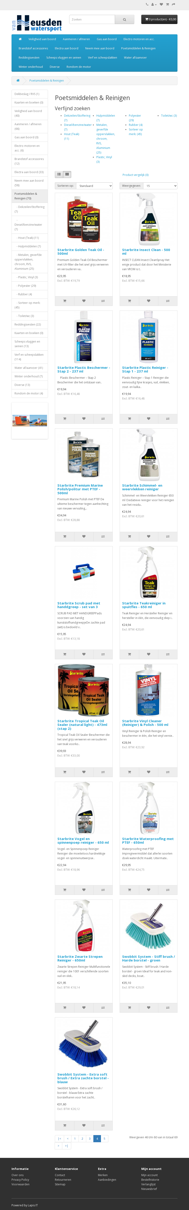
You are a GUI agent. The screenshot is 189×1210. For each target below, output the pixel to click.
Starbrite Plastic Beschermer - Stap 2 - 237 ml (83, 369)
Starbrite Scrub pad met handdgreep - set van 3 (78, 605)
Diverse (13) (22, 385)
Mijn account (149, 1175)
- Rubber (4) (23, 294)
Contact (60, 1175)
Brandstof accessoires (33, 48)
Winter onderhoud (31, 67)
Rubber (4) (135, 125)
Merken (103, 1175)
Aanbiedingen (107, 1180)
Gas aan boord (107, 39)
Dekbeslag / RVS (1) (27, 94)
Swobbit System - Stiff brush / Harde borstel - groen (148, 958)
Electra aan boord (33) (29, 172)
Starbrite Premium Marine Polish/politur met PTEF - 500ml (80, 489)
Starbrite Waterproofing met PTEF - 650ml (148, 840)
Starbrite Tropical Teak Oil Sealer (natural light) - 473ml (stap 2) (82, 725)
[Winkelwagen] (167, 4)
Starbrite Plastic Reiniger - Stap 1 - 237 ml (145, 369)
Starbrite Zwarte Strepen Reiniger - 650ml (80, 958)
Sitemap (60, 1184)
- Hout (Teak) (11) (27, 238)
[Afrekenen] (173, 4)
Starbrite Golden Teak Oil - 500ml (80, 251)
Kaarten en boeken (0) (29, 102)
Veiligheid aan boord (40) (28, 113)
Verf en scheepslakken (102, 57)
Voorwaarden (21, 1184)
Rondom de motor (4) (29, 393)
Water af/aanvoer (135, 57)
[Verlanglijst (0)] (161, 4)
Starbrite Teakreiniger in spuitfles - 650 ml (143, 605)
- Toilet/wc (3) (24, 316)
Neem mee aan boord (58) (29, 183)
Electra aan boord (66, 48)
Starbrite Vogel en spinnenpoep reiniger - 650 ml (83, 840)
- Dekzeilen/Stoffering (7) (29, 209)
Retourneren (63, 1180)
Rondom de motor (79, 67)
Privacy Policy (20, 1180)
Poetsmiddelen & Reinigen (138, 48)
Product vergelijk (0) (135, 175)
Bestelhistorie (150, 1180)
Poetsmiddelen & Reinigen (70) (26, 196)
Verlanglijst (148, 1184)
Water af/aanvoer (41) (29, 368)
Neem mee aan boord (99, 48)
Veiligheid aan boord (42, 39)
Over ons (18, 1175)
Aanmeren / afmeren (76, 39)
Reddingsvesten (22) (28, 324)
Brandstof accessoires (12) (29, 161)
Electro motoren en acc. (139, 39)
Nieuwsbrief (149, 1189)
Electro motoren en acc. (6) (27, 148)
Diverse (55, 67)
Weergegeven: (131, 186)
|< (59, 1139)
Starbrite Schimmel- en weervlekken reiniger (142, 487)
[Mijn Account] (154, 4)
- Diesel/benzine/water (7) (28, 224)
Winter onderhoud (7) (29, 376)
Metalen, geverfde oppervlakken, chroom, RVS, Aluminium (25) (105, 138)
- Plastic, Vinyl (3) (26, 277)
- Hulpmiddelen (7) (28, 246)
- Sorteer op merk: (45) (27, 305)
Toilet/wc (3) (169, 116)
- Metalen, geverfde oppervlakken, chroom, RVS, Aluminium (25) (28, 262)
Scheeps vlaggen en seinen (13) (27, 344)
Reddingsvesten (29, 57)
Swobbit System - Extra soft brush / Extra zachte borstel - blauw (83, 1078)
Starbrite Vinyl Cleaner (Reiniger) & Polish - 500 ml (145, 723)
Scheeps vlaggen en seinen (63, 57)
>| (66, 1146)
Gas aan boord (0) (26, 137)
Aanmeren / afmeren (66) (28, 126)
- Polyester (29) (25, 286)
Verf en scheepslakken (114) (29, 357)
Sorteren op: (65, 186)
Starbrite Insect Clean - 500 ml (146, 251)
